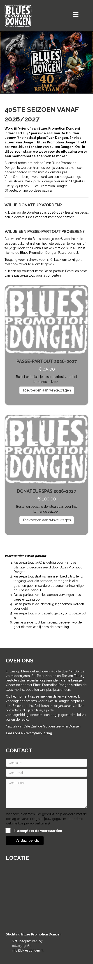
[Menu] (75, 14)
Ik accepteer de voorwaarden (38, 831)
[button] (25, 840)
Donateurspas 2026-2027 (46, 491)
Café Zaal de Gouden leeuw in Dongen (52, 726)
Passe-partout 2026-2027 (46, 361)
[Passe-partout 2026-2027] (46, 319)
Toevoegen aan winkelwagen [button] (46, 390)
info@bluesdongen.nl (27, 950)
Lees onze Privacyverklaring (29, 733)
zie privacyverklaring (34, 823)
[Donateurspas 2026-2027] (46, 449)
